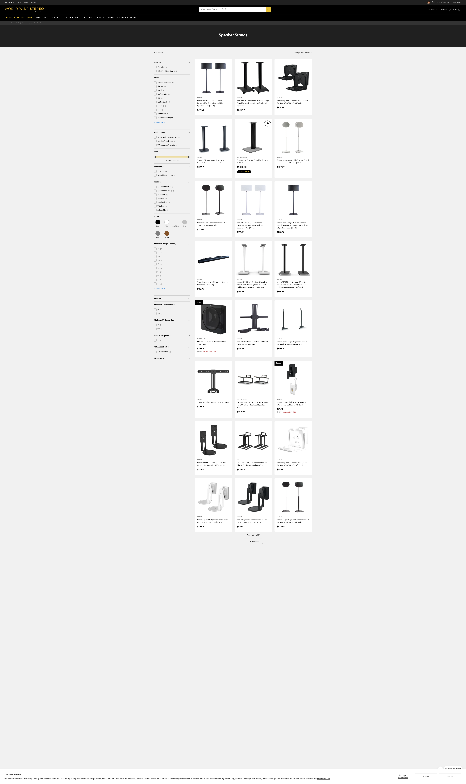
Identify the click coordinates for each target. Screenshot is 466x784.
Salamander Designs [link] (166, 118)
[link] (158, 223)
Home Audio (15, 23)
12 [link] (160, 284)
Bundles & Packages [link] (166, 141)
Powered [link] (162, 198)
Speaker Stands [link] (165, 187)
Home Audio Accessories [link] (169, 137)
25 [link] (160, 268)
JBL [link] (160, 98)
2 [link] (159, 340)
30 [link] (160, 257)
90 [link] (160, 329)
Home (7, 23)
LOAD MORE (253, 541)
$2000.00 (175, 160)
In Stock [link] (162, 172)
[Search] (268, 9)
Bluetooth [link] (163, 195)
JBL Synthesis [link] (164, 102)
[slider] (155, 157)
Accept (426, 777)
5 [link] (160, 253)
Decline (449, 777)
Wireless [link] (162, 206)
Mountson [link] (163, 114)
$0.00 (167, 160)
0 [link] (159, 310)
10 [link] (160, 249)
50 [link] (160, 314)
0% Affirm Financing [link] (167, 71)
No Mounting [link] (164, 352)
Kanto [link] (162, 106)
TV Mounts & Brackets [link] (167, 145)
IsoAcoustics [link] (164, 94)
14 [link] (160, 272)
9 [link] (159, 276)
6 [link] (159, 280)
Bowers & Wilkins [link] (166, 83)
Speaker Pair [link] (164, 202)
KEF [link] (160, 110)
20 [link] (160, 260)
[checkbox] (155, 67)
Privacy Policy (323, 779)
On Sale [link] (162, 67)
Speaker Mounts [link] (166, 191)
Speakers (25, 23)
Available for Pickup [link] (166, 175)
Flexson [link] (162, 86)
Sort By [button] (297, 53)
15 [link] (160, 264)
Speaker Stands (36, 23)
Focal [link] (161, 90)
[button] (456, 9)
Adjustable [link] (163, 210)
